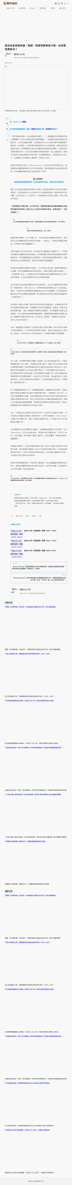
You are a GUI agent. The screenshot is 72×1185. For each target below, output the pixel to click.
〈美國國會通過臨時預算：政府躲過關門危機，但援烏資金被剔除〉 (39, 182)
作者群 (52, 8)
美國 (27, 516)
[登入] (65, 3)
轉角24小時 (19, 54)
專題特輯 (43, 8)
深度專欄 (22, 8)
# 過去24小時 (15, 524)
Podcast (32, 8)
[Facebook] (7, 123)
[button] (56, 3)
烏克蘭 (34, 516)
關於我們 (62, 8)
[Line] (7, 129)
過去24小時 (11, 8)
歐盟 (40, 516)
